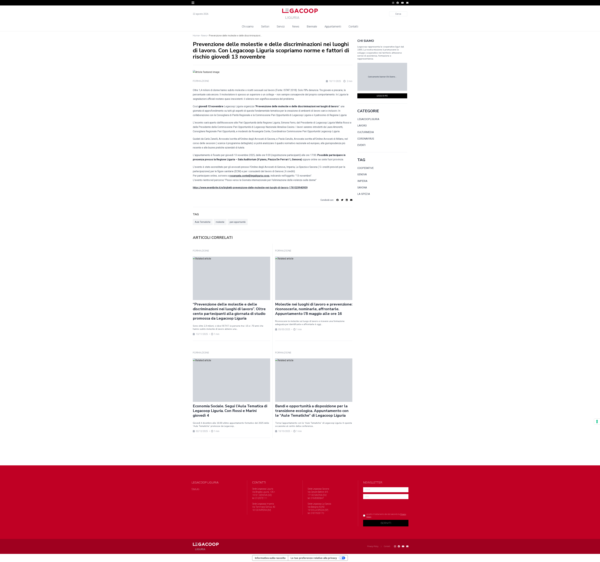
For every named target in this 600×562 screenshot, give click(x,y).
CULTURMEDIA (365, 132)
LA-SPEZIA (363, 193)
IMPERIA (362, 181)
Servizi (281, 26)
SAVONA (362, 187)
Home (196, 35)
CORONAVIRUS (365, 138)
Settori (265, 26)
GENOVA (362, 174)
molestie (220, 222)
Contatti (353, 26)
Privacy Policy (372, 546)
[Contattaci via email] (407, 546)
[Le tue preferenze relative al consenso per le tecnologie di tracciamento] (597, 421)
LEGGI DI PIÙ (382, 96)
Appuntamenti (333, 26)
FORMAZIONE (201, 81)
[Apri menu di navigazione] (193, 3)
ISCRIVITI (385, 523)
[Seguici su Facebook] (398, 2)
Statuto (195, 489)
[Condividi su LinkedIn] (347, 200)
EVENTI (361, 145)
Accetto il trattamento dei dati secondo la (386, 515)
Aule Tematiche (202, 222)
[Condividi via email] (351, 200)
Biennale (312, 26)
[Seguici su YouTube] (402, 2)
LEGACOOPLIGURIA (368, 119)
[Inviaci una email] (407, 2)
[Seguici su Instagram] (393, 2)
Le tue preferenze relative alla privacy (314, 558)
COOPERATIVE (365, 168)
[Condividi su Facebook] (337, 200)
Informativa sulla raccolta (270, 558)
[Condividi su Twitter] (342, 200)
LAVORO (362, 125)
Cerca (398, 14)
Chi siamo (248, 26)
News (295, 26)
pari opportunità (237, 222)
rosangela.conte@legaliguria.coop (249, 175)
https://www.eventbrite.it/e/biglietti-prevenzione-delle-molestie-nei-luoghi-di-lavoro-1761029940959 (250, 187)
